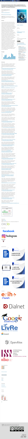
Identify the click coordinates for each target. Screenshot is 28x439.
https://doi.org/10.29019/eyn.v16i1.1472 (7, 145)
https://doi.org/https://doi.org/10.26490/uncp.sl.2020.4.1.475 (8, 163)
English (2, 379)
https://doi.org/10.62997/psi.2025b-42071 (7, 74)
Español (2, 380)
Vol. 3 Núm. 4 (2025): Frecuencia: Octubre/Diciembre (11, 2)
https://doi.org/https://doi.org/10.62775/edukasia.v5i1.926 (8, 68)
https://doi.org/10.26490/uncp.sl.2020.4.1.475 (8, 164)
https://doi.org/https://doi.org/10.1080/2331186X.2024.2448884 (9, 133)
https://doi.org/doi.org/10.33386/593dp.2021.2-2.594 (7, 99)
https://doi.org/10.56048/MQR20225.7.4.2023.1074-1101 (8, 87)
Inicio (2, 2)
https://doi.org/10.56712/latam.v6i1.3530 (6, 112)
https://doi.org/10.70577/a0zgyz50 (7, 14)
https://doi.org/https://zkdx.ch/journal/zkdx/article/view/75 (8, 182)
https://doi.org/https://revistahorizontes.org (6, 80)
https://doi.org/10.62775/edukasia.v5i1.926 (8, 69)
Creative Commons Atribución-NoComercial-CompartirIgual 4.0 (21, 44)
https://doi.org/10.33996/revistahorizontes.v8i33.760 (7, 81)
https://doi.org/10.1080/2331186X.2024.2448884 (8, 134)
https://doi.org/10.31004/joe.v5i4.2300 (7, 198)
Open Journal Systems (4, 371)
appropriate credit (22, 47)
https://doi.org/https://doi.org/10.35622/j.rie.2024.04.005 (8, 139)
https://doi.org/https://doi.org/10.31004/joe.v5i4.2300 (7, 197)
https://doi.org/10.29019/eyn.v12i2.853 (6, 168)
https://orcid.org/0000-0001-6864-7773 (5, 12)
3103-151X (4, 220)
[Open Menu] (1, 0)
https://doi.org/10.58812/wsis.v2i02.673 (7, 190)
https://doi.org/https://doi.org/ (9, 111)
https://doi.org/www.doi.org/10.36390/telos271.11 (9, 127)
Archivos (4, 2)
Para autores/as (3, 385)
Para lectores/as (3, 384)
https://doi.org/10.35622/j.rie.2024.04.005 (8, 140)
